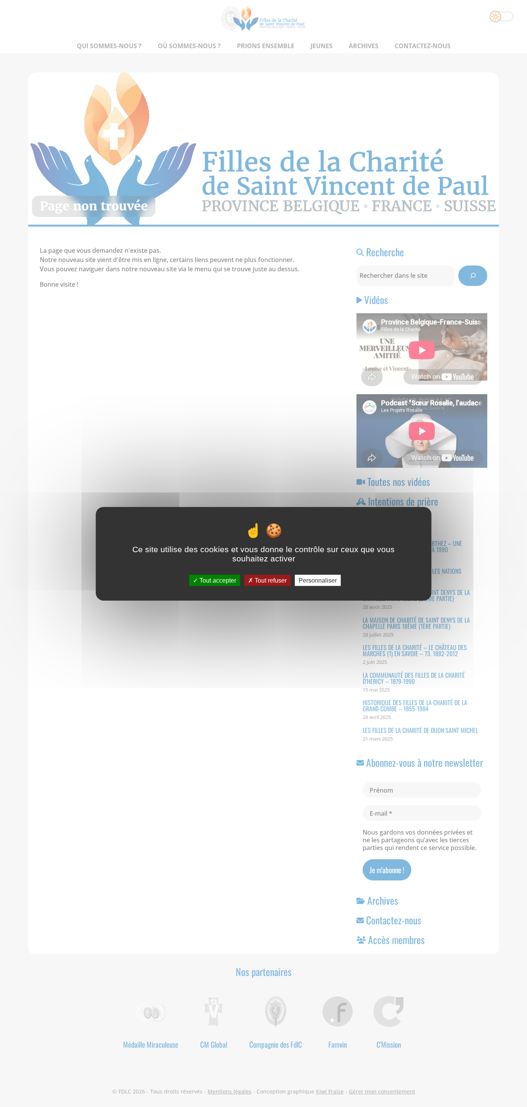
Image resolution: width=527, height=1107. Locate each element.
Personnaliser (318, 580)
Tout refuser (270, 580)
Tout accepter (217, 580)
